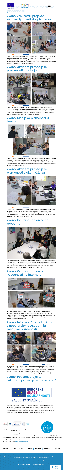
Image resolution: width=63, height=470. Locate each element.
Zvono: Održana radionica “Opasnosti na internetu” (25, 273)
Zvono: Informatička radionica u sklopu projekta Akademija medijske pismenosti (30, 325)
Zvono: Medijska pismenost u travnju (28, 119)
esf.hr (16, 441)
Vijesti (30, 449)
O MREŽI (13, 449)
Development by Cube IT (38, 464)
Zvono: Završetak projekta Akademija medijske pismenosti (30, 17)
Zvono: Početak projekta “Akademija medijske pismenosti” (31, 378)
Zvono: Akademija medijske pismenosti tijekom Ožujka (27, 171)
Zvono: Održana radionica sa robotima (28, 222)
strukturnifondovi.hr (23, 441)
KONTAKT (57, 449)
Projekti (38, 449)
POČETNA (5, 449)
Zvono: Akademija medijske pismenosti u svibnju (27, 68)
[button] (49, 6)
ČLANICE (21, 449)
